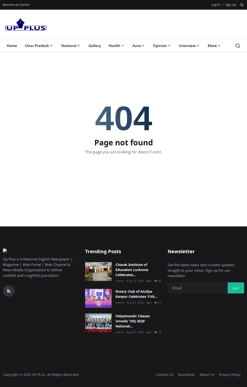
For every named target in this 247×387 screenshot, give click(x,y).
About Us (207, 374)
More (212, 45)
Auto (136, 45)
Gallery (95, 45)
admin (120, 281)
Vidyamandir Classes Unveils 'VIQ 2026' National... (133, 321)
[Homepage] (25, 24)
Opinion (160, 45)
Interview (187, 45)
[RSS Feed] (8, 291)
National (68, 45)
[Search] (237, 46)
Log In (215, 4)
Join (236, 287)
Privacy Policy (229, 374)
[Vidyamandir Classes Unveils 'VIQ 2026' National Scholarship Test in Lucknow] (98, 322)
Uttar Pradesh (37, 45)
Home (12, 45)
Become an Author (16, 4)
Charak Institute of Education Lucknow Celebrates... (132, 269)
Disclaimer (186, 374)
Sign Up (230, 4)
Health (114, 45)
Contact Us (164, 374)
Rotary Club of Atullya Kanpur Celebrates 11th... (137, 294)
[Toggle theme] (242, 5)
